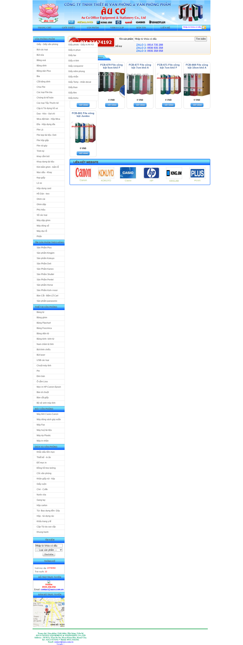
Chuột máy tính (44, 365)
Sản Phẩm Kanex (45, 269)
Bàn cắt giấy (43, 397)
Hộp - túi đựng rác (45, 516)
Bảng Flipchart (44, 323)
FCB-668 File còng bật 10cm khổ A (197, 66)
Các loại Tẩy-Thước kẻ (48, 103)
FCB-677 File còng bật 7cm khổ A (140, 66)
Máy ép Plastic (44, 435)
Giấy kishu (73, 98)
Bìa (38, 76)
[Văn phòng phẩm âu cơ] (48, 582)
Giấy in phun (74, 50)
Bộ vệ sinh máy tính (46, 403)
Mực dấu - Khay (44, 172)
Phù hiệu (41, 209)
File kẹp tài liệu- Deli (46, 135)
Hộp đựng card (44, 188)
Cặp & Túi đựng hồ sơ (47, 108)
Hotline (48, 584)
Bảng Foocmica (44, 328)
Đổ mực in (42, 462)
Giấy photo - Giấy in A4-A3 (81, 44)
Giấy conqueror (75, 66)
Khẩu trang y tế (44, 521)
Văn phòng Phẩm (45, 39)
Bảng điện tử (43, 333)
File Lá (40, 129)
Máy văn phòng (44, 409)
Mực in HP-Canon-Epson (49, 387)
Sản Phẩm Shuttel (45, 274)
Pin (38, 371)
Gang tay (41, 500)
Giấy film (72, 92)
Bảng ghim (42, 317)
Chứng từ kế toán (45, 97)
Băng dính (42, 65)
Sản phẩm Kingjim (45, 253)
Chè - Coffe (42, 489)
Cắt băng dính (43, 81)
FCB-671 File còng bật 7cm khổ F (168, 66)
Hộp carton (42, 505)
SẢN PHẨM (93, 27)
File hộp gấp (43, 140)
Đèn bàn (41, 376)
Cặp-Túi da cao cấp (46, 526)
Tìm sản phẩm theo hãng (49, 242)
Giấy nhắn (73, 76)
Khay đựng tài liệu (45, 161)
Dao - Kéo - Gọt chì (46, 113)
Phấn (39, 236)
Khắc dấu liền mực (46, 452)
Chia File (41, 87)
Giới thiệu (68, 27)
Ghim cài (41, 199)
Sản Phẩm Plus (44, 247)
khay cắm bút (43, 156)
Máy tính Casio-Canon (47, 414)
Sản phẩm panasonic (47, 301)
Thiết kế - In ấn (44, 457)
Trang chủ (44, 27)
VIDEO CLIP (117, 27)
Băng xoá (41, 60)
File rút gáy (42, 145)
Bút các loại (42, 49)
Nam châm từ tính (45, 344)
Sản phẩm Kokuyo (45, 258)
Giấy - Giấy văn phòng (47, 44)
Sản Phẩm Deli (44, 263)
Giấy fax (72, 55)
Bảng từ (40, 312)
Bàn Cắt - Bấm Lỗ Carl (47, 295)
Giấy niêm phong (76, 71)
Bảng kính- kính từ (45, 339)
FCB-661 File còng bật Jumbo (83, 114)
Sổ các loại (42, 215)
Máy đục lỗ (42, 231)
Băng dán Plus (44, 71)
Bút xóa (40, 55)
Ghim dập (41, 204)
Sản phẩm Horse (45, 285)
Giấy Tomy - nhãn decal (79, 82)
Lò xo (39, 183)
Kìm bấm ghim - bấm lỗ (48, 167)
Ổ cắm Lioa (42, 381)
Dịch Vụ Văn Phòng (46, 447)
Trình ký (40, 151)
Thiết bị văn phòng (46, 307)
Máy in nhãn (43, 441)
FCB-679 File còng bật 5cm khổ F (111, 66)
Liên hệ (165, 27)
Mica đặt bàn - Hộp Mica (48, 119)
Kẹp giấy (41, 177)
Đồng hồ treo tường (46, 468)
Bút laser (41, 355)
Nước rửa (41, 494)
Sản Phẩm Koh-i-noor (47, 290)
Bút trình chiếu (44, 349)
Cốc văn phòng (44, 473)
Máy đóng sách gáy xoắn (49, 419)
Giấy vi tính (73, 60)
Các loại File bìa (44, 92)
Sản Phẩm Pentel (45, 279)
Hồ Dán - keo (43, 193)
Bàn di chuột (43, 392)
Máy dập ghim (43, 220)
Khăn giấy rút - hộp (46, 478)
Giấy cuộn (41, 484)
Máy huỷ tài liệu (44, 430)
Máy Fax (41, 425)
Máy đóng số (43, 225)
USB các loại (43, 360)
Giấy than (73, 87)
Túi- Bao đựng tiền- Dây (48, 510)
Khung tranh (43, 532)
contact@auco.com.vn (52, 589)
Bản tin (141, 27)
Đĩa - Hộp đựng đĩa (46, 124)
